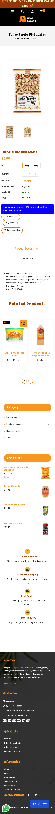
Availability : (7, 192)
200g (27, 166)
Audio (8, 438)
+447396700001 (15, 706)
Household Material (14, 431)
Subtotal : (5, 180)
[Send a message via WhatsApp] (5, 808)
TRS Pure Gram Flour (15, 505)
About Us (8, 769)
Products (8, 739)
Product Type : (8, 187)
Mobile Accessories (14, 424)
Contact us (8, 773)
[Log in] (32, 11)
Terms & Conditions (12, 790)
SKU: (3, 198)
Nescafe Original (13, 523)
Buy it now (10, 223)
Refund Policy (9, 786)
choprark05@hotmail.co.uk (17, 715)
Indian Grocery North (12, 743)
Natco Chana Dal (12, 486)
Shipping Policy (10, 781)
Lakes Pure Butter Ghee (15, 354)
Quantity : (5, 174)
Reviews (27, 258)
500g (36, 166)
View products (10, 684)
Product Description (26, 248)
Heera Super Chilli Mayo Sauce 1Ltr (41, 354)
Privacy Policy (9, 777)
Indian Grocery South (12, 747)
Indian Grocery (12, 417)
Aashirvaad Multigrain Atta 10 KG (16, 468)
